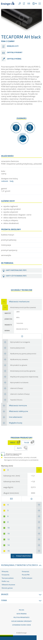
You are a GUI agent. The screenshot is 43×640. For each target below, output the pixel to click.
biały (12, 181)
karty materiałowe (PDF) (16, 270)
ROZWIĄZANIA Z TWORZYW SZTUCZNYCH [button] (19, 565)
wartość (8, 313)
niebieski (4, 181)
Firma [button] (4, 601)
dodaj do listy (12, 46)
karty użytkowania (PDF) (16, 276)
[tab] (21, 302)
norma (7, 330)
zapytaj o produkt (14, 52)
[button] (39, 3)
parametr (8, 325)
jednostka (8, 319)
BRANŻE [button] (4, 595)
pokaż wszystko (23, 556)
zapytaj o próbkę (14, 59)
